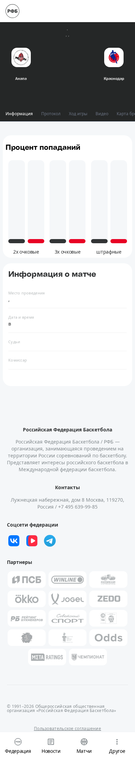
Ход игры (78, 114)
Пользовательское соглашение (67, 728)
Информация (19, 114)
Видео (102, 114)
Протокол (51, 114)
